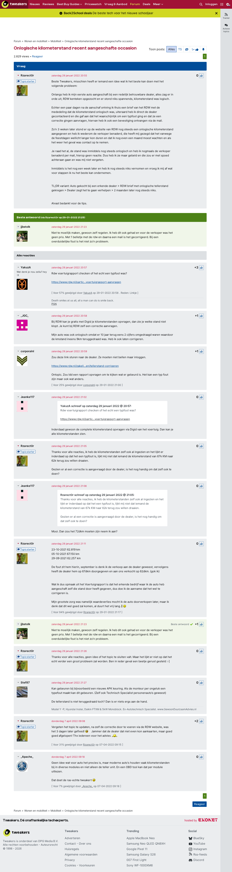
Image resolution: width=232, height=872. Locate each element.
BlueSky (198, 838)
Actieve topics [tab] (226, 30)
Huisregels (72, 849)
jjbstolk (25, 226)
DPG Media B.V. (48, 841)
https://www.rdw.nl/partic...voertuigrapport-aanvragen (86, 282)
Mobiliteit (56, 41)
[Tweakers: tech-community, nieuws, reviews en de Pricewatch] (14, 4)
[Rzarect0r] (22, 90)
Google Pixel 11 (137, 849)
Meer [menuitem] (157, 4)
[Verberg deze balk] (216, 13)
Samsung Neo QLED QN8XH (146, 843)
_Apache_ (27, 756)
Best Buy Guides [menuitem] (68, 4)
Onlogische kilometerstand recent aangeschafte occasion (99, 41)
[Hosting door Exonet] (201, 820)
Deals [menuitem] (146, 4)
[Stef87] (22, 692)
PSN (54, 303)
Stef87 (25, 682)
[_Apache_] (22, 766)
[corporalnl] (22, 360)
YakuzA (26, 267)
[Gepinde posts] (203, 49)
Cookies (70, 865)
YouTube (199, 843)
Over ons (85, 843)
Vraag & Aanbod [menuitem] (115, 4)
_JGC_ (24, 315)
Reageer (37, 56)
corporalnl (27, 351)
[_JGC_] (22, 325)
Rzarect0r (27, 75)
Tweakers (9, 841)
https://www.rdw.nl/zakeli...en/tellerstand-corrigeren (85, 366)
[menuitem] (201, 4)
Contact (70, 843)
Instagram (200, 849)
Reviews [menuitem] (48, 4)
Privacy (70, 860)
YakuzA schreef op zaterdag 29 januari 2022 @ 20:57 (95, 406)
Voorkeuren (87, 865)
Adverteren (72, 838)
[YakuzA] (22, 284)
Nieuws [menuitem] (35, 4)
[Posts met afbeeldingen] (187, 49)
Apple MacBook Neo (141, 838)
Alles (171, 49)
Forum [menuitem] (135, 4)
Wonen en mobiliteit (35, 41)
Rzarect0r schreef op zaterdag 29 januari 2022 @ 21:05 (97, 495)
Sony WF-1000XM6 (140, 865)
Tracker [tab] (226, 18)
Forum (17, 41)
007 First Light (136, 860)
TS (180, 49)
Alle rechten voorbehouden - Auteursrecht (30, 844)
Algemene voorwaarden (81, 854)
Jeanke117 (27, 397)
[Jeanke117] (22, 406)
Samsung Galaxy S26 (141, 854)
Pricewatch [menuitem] (93, 4)
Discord (198, 860)
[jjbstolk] (22, 236)
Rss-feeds (200, 854)
